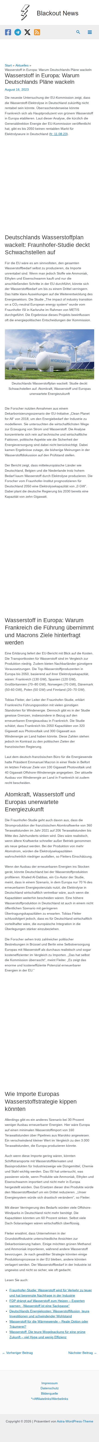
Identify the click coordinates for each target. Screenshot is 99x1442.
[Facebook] (8, 32)
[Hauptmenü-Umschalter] (90, 32)
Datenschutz (50, 1388)
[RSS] (37, 32)
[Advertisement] (49, 183)
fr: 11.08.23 (58, 134)
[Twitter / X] (27, 32)
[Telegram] (17, 32)
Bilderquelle (49, 1393)
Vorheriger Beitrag (17, 1353)
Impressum (49, 1383)
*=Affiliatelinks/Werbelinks (49, 1399)
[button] (78, 32)
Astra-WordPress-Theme (75, 1421)
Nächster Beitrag (82, 1353)
